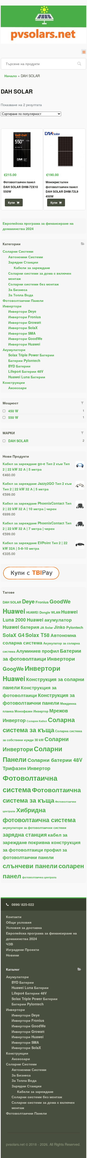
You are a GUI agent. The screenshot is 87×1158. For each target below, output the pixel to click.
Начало (10, 75)
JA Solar (46, 627)
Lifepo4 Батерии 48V (25, 371)
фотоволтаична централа (39, 877)
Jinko (59, 627)
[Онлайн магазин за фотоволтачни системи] (43, 25)
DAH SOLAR (18, 440)
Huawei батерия (21, 627)
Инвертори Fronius (24, 316)
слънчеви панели (30, 865)
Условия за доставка (24, 927)
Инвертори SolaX (22, 327)
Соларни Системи (18, 251)
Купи (11, 203)
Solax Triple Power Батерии (31, 354)
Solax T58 (37, 634)
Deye (28, 601)
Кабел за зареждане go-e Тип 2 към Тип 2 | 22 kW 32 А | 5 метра (36, 466)
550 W (13, 417)
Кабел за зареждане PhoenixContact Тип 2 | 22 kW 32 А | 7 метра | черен (37, 526)
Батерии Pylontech (24, 360)
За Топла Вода (20, 294)
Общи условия (18, 922)
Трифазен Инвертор (26, 768)
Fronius (42, 602)
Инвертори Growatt (24, 322)
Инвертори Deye (22, 311)
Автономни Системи (25, 256)
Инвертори (12, 306)
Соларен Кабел (37, 721)
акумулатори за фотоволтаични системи (34, 827)
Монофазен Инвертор (31, 711)
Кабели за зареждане (32, 267)
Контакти (14, 916)
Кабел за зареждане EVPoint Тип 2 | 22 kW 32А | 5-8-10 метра (35, 545)
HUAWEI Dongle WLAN (43, 612)
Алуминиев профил (37, 651)
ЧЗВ (9, 943)
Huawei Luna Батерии (26, 376)
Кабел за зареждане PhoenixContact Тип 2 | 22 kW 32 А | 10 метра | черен (37, 506)
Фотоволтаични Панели (23, 300)
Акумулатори (14, 349)
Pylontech (74, 627)
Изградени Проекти (22, 949)
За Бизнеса (17, 289)
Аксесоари (17, 387)
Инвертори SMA (22, 333)
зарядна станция (25, 834)
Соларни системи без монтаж (33, 284)
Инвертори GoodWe (25, 338)
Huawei (14, 611)
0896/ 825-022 (23, 904)
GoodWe (60, 601)
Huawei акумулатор (49, 619)
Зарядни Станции (23, 262)
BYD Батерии (19, 366)
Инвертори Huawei (24, 344)
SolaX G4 (13, 634)
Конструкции (14, 382)
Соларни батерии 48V (55, 759)
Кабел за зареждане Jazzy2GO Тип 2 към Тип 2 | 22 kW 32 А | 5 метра (37, 486)
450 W (13, 410)
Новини (12, 955)
